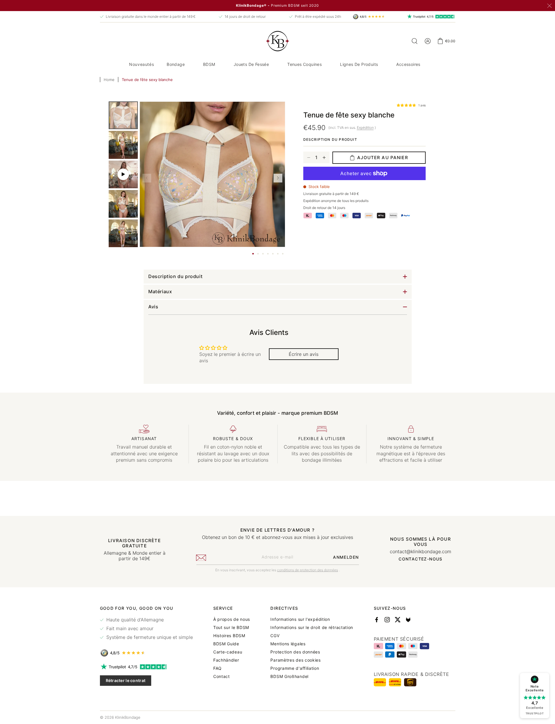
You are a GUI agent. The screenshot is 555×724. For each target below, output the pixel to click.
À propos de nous (231, 619)
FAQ (217, 668)
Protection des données (295, 652)
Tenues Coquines (304, 64)
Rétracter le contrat (126, 680)
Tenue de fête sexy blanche (147, 79)
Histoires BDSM (229, 636)
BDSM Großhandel (289, 676)
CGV (274, 636)
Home (109, 79)
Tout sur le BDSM (231, 627)
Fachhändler (226, 660)
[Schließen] (549, 5)
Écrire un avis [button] (303, 354)
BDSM (209, 64)
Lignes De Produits (359, 64)
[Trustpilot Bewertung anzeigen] (146, 667)
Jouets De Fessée (251, 64)
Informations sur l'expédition (300, 619)
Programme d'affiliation (294, 668)
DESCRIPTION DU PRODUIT (330, 139)
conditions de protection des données (307, 570)
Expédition (365, 127)
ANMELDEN (346, 557)
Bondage (176, 64)
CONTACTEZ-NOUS (421, 559)
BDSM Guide (226, 644)
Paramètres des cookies (295, 660)
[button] (178, 64)
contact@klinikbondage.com (420, 551)
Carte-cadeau (227, 652)
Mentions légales (287, 644)
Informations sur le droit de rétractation (311, 627)
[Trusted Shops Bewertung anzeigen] (146, 653)
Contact (221, 676)
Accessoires (408, 64)
